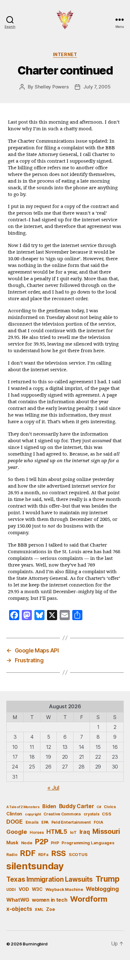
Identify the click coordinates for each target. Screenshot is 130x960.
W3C (37, 889)
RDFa (43, 854)
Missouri (106, 831)
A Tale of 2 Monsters (23, 807)
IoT (73, 832)
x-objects (19, 908)
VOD (24, 889)
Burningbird (35, 943)
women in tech (50, 900)
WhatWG (17, 900)
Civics (109, 806)
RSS (58, 853)
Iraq (85, 831)
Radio (11, 854)
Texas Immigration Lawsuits (49, 879)
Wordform (88, 899)
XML (39, 909)
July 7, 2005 (96, 87)
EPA (45, 822)
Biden (49, 806)
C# (99, 807)
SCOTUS (78, 854)
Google (16, 831)
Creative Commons (62, 814)
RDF (27, 853)
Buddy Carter (76, 806)
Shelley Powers (51, 87)
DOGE (14, 821)
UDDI (11, 889)
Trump (108, 879)
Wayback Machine (64, 889)
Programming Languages (88, 842)
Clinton (14, 813)
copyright (33, 814)
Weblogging (102, 888)
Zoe (50, 909)
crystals (91, 814)
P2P (41, 841)
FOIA (98, 822)
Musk (12, 842)
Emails (32, 822)
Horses (37, 832)
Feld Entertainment (71, 822)
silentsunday (35, 866)
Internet (65, 54)
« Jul (53, 787)
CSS (106, 813)
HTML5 (56, 831)
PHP (55, 842)
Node (26, 842)
